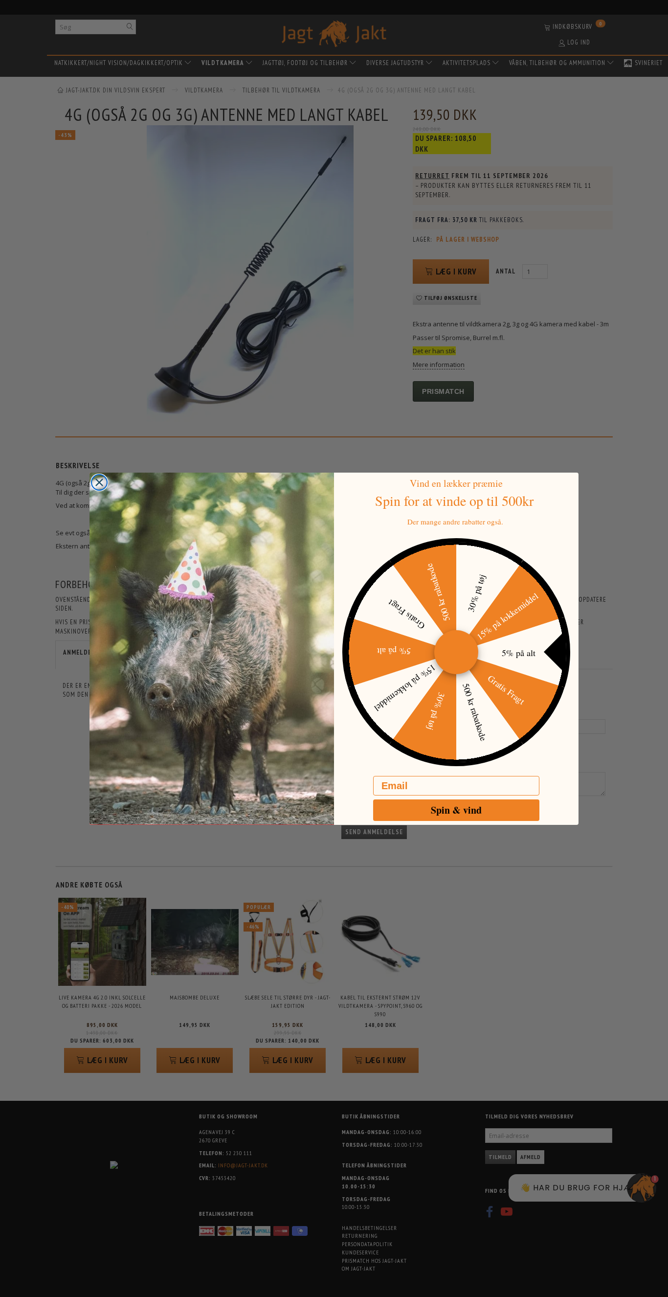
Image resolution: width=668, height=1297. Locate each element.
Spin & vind (456, 810)
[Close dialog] (99, 482)
